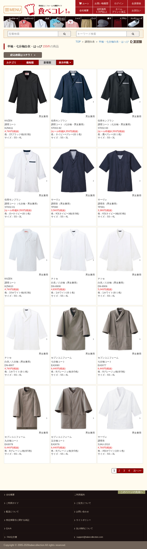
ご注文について (83, 503)
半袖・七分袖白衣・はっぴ (114, 41)
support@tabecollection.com (89, 537)
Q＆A (8, 528)
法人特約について (84, 528)
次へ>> (137, 470)
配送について (12, 511)
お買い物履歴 (101, 3)
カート (85, 3)
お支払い (136, 10)
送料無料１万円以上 (101, 10)
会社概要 (84, 10)
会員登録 (136, 3)
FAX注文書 (11, 537)
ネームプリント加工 (119, 10)
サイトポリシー (83, 520)
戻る (137, 41)
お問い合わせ (82, 511)
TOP (78, 41)
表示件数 (64, 62)
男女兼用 (43, 116)
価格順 (30, 62)
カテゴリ (11, 62)
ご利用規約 (79, 494)
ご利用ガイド (12, 503)
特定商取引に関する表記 (17, 520)
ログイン (118, 3)
